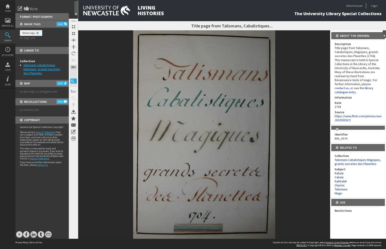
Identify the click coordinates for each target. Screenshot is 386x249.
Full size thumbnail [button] (73, 26)
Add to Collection (73, 118)
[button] (73, 81)
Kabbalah (341, 181)
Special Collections (45, 132)
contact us (42, 165)
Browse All (8, 25)
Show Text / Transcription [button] (73, 91)
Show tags (28, 33)
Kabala (339, 173)
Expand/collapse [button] (384, 34)
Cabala (339, 177)
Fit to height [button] (73, 46)
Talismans (341, 189)
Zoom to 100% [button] (73, 60)
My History (8, 55)
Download (73, 111)
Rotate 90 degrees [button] (73, 53)
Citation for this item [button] (73, 138)
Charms (340, 185)
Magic (338, 193)
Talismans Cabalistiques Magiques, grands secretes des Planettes (41, 69)
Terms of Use (36, 242)
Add (60, 24)
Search (8, 40)
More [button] (7, 84)
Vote (31, 8)
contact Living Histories (337, 242)
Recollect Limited (342, 245)
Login (8, 69)
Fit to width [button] (73, 40)
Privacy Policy (21, 242)
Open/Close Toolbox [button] (76, 8)
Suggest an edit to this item (20, 8)
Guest (360, 5)
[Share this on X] (19, 232)
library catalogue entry (354, 90)
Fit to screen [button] (73, 33)
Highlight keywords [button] (73, 105)
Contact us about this (73, 125)
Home (8, 11)
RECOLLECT (301, 245)
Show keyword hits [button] (73, 98)
